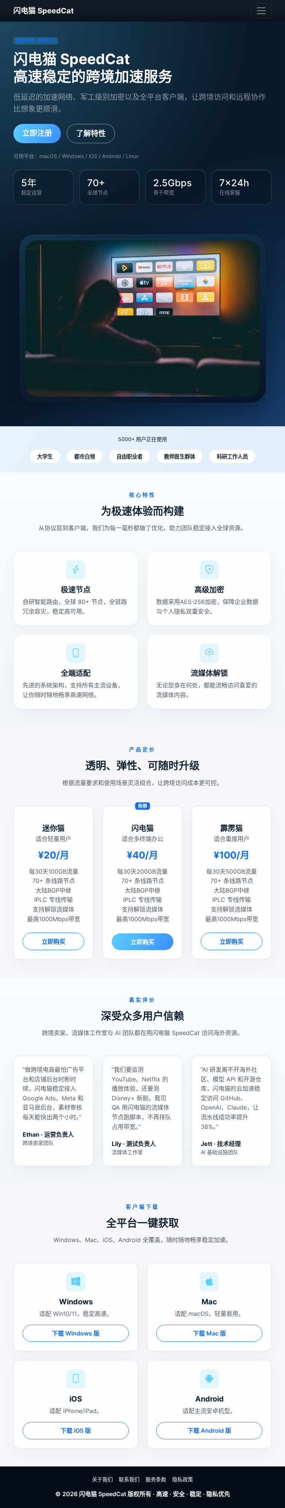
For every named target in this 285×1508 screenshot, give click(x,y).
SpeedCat (112, 1494)
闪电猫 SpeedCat (43, 10)
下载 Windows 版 (75, 1333)
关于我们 (102, 1479)
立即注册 (37, 133)
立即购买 (53, 941)
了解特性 (91, 133)
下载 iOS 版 (75, 1430)
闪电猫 (88, 1494)
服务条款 (155, 1479)
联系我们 (129, 1479)
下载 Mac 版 (209, 1333)
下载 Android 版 (209, 1430)
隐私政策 (182, 1479)
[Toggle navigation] (261, 10)
